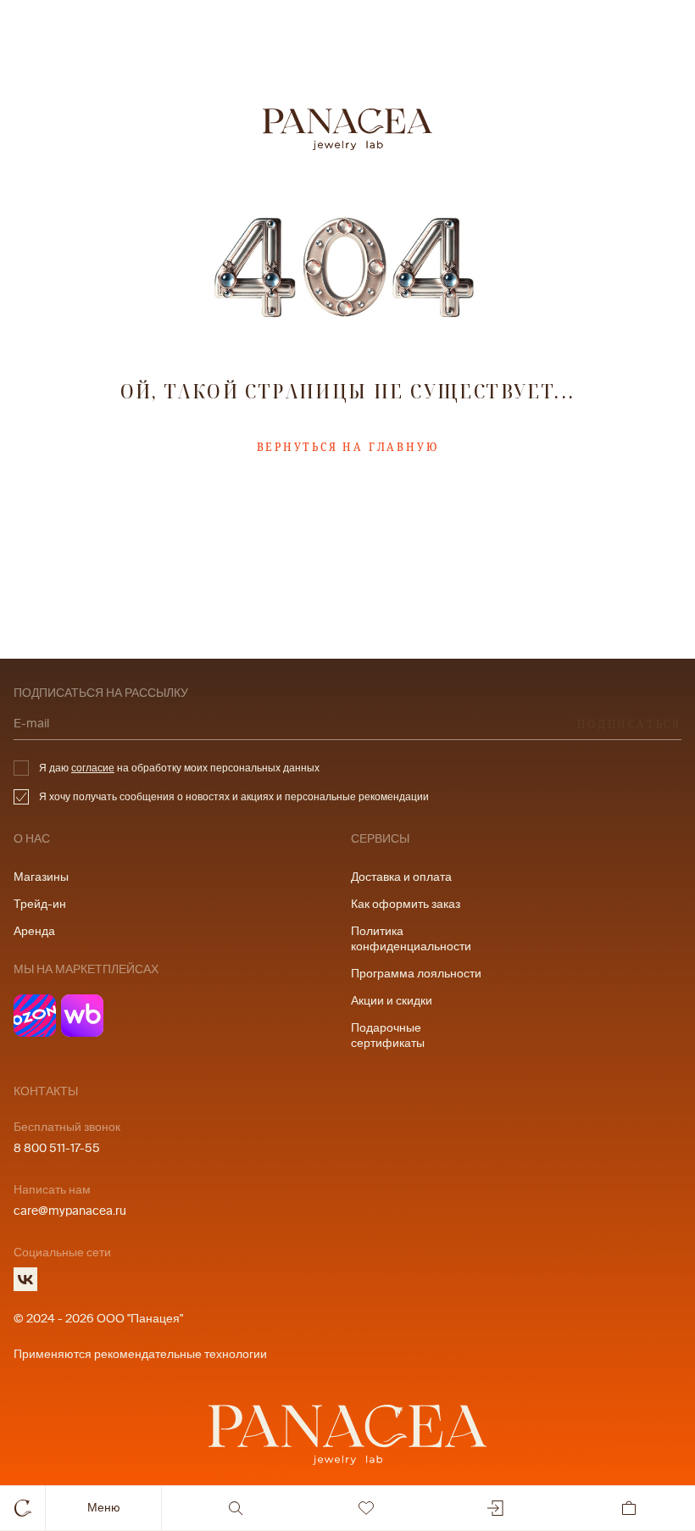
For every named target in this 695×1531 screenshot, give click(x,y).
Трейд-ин (40, 904)
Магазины (41, 877)
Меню (103, 1507)
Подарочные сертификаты (388, 1035)
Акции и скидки (391, 1001)
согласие (92, 768)
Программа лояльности (416, 973)
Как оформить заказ (405, 904)
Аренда (34, 931)
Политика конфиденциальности (411, 939)
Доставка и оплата (401, 877)
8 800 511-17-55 (57, 1148)
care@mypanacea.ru (70, 1211)
